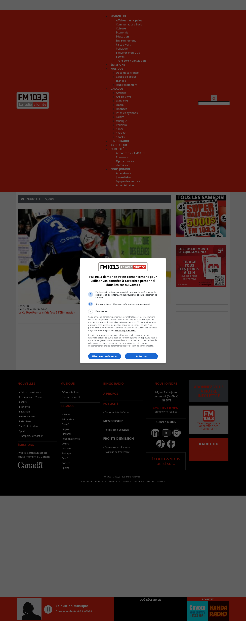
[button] (123, 311)
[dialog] (123, 310)
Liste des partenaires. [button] (125, 330)
